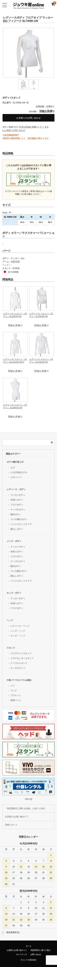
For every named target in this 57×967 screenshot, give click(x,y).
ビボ (12, 467)
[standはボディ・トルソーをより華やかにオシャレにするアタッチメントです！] (28, 755)
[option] (28, 53)
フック (13, 690)
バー (12, 685)
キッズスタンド (17, 668)
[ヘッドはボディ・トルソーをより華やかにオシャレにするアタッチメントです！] (28, 737)
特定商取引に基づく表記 (40, 950)
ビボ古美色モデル (18, 472)
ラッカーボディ (17, 495)
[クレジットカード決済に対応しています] (28, 719)
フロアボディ (16, 504)
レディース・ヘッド (19, 626)
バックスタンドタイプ (21, 524)
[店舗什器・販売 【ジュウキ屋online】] (28, 8)
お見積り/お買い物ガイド (17, 816)
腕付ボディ (15, 514)
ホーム (28, 946)
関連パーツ (15, 700)
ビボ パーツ (16, 477)
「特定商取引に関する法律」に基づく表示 (25, 808)
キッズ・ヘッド (17, 635)
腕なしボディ (16, 529)
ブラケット (15, 695)
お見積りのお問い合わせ (28, 118)
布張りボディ (16, 500)
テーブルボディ (17, 509)
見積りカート (11, 825)
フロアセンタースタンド (22, 658)
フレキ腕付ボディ (18, 519)
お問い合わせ (35, 954)
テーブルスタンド (18, 663)
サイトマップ (21, 954)
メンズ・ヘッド (17, 631)
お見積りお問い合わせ (13, 130)
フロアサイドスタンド (21, 653)
